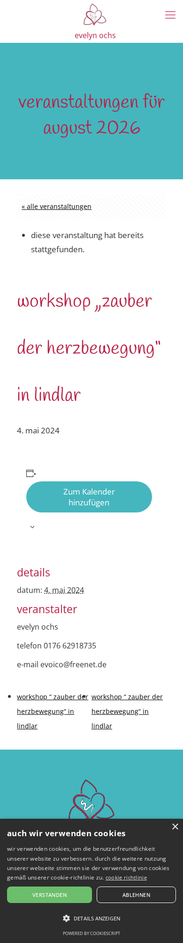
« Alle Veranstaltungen (57, 206)
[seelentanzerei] (95, 14)
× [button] (174, 827)
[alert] (91, 881)
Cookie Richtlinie (126, 877)
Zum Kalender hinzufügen (89, 497)
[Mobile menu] (170, 14)
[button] (91, 918)
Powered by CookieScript (91, 933)
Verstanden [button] (49, 894)
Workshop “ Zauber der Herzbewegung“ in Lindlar (52, 711)
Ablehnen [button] (136, 894)
